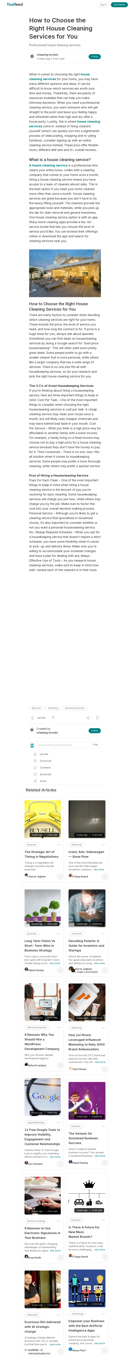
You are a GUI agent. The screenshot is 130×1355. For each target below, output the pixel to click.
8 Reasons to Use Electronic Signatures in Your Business (42, 1232)
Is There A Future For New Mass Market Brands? (84, 1231)
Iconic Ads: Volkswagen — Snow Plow (86, 854)
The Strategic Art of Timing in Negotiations (42, 854)
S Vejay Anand (80, 876)
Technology (77, 1314)
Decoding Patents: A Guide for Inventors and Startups (86, 945)
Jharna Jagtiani (37, 876)
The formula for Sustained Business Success (83, 1138)
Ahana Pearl (79, 1350)
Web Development (36, 1027)
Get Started (119, 4)
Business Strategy (36, 1221)
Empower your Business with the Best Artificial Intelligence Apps (86, 1325)
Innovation (76, 933)
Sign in (103, 4)
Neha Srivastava (37, 1065)
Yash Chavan (79, 1069)
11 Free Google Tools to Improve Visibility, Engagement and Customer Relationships (42, 1137)
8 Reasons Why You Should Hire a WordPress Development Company (42, 1042)
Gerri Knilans (35, 1164)
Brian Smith (34, 1257)
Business (36, 708)
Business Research (74, 708)
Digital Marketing (35, 1122)
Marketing (53, 708)
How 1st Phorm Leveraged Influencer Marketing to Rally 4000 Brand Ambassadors (87, 1042)
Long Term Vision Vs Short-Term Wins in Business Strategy (40, 945)
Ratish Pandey (80, 1163)
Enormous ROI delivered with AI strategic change (43, 1326)
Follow (94, 56)
